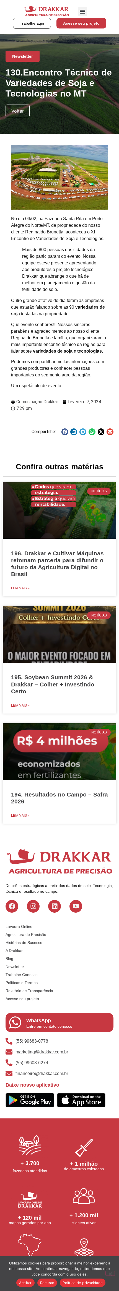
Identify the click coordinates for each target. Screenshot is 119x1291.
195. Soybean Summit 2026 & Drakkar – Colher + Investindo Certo (52, 684)
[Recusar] (110, 1273)
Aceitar (25, 1282)
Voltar (17, 111)
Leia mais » (20, 588)
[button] (82, 11)
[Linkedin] (54, 906)
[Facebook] (12, 906)
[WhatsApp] (15, 1022)
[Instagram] (33, 906)
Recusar (47, 1282)
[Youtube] (75, 906)
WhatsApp (38, 1020)
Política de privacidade (83, 1282)
